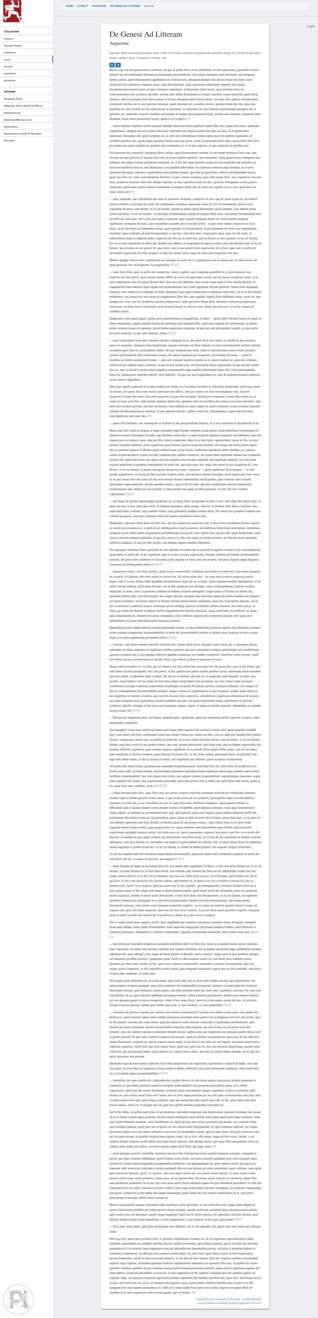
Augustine (99, 6)
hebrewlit (10, 52)
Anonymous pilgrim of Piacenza (23, 133)
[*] (188, 119)
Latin (7, 59)
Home (69, 6)
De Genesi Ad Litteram (125, 6)
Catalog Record (205, 1299)
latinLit (82, 6)
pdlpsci (8, 66)
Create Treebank (252, 1299)
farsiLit (9, 38)
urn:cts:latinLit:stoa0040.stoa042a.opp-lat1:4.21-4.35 (230, 1303)
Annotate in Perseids (228, 1299)
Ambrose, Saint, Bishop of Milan (23, 105)
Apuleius (9, 140)
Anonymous (11, 126)
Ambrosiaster (12, 112)
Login (311, 26)
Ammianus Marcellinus (18, 119)
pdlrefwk (10, 80)
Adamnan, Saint (13, 98)
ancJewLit (10, 73)
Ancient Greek (13, 45)
